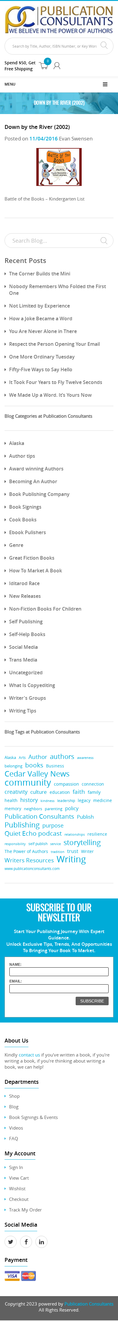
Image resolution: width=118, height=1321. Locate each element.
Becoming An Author (33, 481)
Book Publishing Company (39, 494)
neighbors (33, 808)
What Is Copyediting (32, 685)
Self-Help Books (27, 634)
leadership (66, 800)
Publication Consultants (39, 816)
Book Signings (25, 507)
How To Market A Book (35, 570)
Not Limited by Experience (39, 305)
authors (62, 756)
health (11, 800)
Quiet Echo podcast (33, 833)
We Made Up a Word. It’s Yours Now (50, 395)
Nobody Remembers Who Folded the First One (57, 289)
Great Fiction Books (31, 557)
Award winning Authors (36, 468)
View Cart (19, 1178)
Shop (14, 1096)
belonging (13, 766)
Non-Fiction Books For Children (45, 608)
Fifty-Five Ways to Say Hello (40, 369)
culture (38, 791)
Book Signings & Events (33, 1117)
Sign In (16, 1167)
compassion (66, 784)
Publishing (22, 824)
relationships (74, 834)
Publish (85, 816)
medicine (102, 800)
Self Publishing (26, 621)
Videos (16, 1128)
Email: (15, 981)
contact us (29, 1055)
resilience (97, 834)
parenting (53, 808)
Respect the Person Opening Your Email (54, 344)
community (28, 782)
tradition (57, 851)
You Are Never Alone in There (43, 331)
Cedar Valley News (37, 773)
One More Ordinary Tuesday (42, 356)
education (60, 792)
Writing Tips (22, 710)
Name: (15, 964)
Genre (16, 545)
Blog (13, 1107)
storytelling (82, 842)
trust (72, 851)
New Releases (25, 596)
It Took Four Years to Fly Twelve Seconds (55, 382)
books (34, 765)
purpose (53, 825)
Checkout (18, 1199)
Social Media (23, 647)
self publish (38, 843)
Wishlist (17, 1188)
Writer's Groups (27, 698)
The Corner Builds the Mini (39, 273)
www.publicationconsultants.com (32, 868)
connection (93, 784)
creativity (16, 791)
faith (79, 791)
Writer (87, 851)
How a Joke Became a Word (40, 318)
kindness (47, 800)
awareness (85, 757)
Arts (22, 757)
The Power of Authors (26, 851)
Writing (71, 859)
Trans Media (23, 659)
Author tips (22, 456)
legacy (84, 800)
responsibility (15, 843)
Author (37, 757)
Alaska (16, 443)
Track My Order (25, 1210)
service (55, 843)
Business (55, 766)
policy (72, 808)
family (94, 792)
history (29, 800)
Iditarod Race (24, 583)
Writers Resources (29, 860)
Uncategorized (26, 672)
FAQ (13, 1138)
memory (13, 808)
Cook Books (23, 519)
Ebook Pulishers (27, 532)
